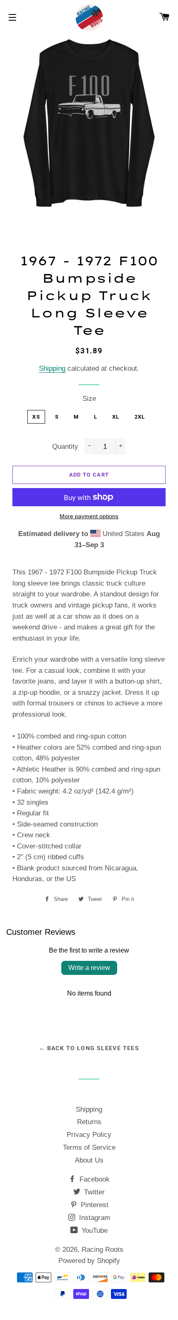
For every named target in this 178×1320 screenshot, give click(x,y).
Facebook (93, 1179)
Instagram (93, 1218)
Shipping (52, 368)
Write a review (89, 967)
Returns (89, 1122)
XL (116, 417)
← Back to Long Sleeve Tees (89, 1048)
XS (36, 417)
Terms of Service (89, 1147)
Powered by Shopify (89, 1261)
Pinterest (93, 1205)
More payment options (89, 516)
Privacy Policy (89, 1135)
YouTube (93, 1230)
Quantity (65, 446)
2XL (140, 417)
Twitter (93, 1192)
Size (89, 399)
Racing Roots (102, 1249)
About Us (89, 1160)
